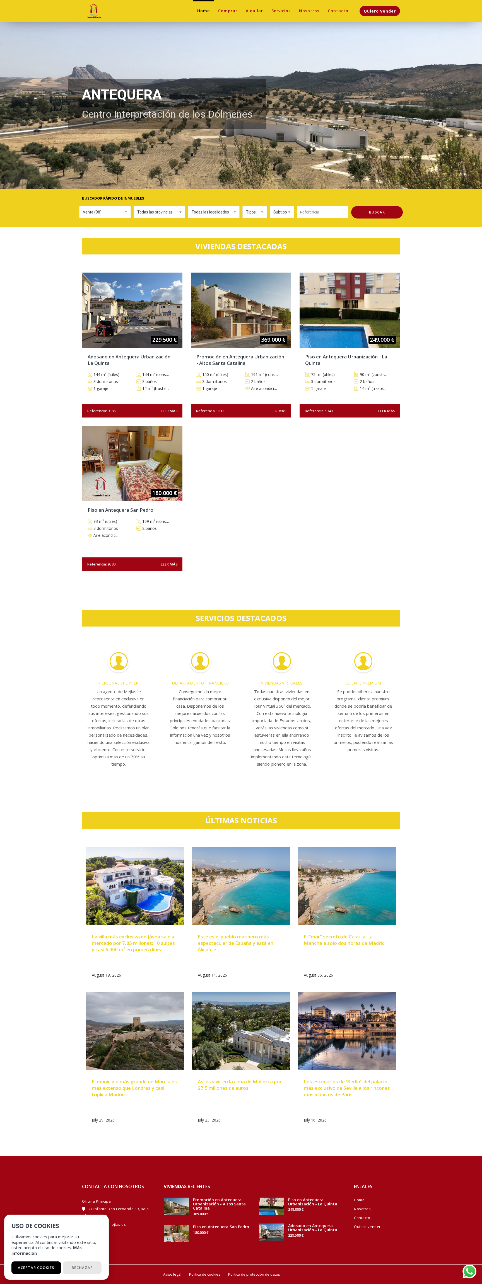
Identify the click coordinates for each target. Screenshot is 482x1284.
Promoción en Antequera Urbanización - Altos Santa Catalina (219, 1204)
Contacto (338, 10)
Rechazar (82, 1267)
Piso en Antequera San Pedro (221, 1226)
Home (203, 10)
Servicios (281, 10)
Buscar (377, 212)
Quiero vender (380, 11)
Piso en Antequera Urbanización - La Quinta (312, 1202)
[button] (105, 212)
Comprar (227, 10)
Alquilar (254, 10)
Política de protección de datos (254, 1274)
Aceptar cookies (36, 1267)
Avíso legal (172, 1274)
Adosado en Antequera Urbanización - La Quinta (312, 1227)
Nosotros (309, 10)
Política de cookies (204, 1274)
